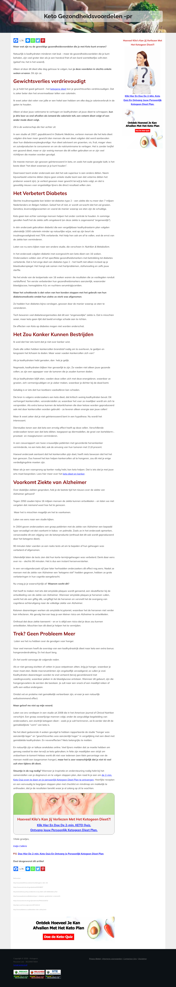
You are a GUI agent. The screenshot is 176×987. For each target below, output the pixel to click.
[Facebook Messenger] (28, 40)
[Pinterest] (43, 40)
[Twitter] (38, 40)
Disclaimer (142, 959)
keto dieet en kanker (74, 473)
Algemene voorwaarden (112, 959)
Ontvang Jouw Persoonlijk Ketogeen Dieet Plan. (64, 830)
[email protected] (20, 965)
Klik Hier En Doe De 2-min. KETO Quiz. (64, 825)
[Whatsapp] (33, 40)
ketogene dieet (58, 88)
